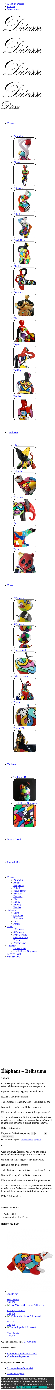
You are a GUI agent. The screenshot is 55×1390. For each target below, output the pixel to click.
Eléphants (37, 1140)
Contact (11, 6)
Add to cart (7, 1137)
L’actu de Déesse (15, 3)
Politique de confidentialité (20, 1368)
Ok (18, 1387)
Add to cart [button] (12, 1294)
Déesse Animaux (27, 1140)
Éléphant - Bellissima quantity (15, 1133)
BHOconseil (30, 1341)
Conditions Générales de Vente (22, 1353)
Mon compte (13, 9)
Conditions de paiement (18, 1356)
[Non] (48, 1387)
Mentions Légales (15, 1373)
